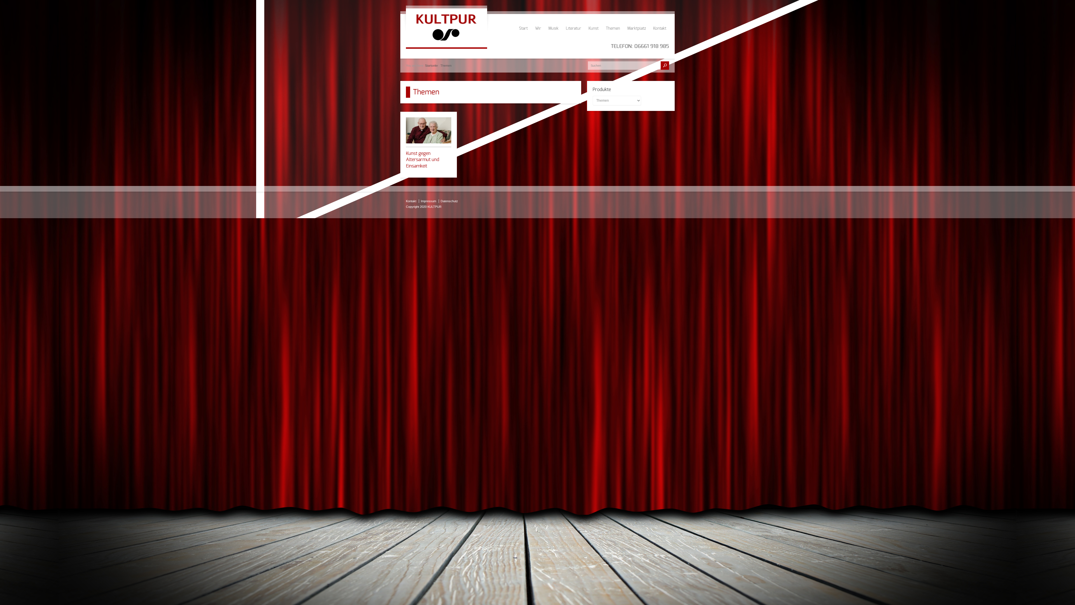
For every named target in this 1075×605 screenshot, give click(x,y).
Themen (613, 29)
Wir (538, 29)
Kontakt (659, 29)
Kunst (593, 29)
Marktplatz (636, 29)
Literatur (573, 29)
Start (523, 29)
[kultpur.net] (446, 42)
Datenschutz (449, 201)
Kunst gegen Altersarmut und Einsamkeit (422, 159)
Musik (553, 29)
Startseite (431, 65)
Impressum (428, 201)
